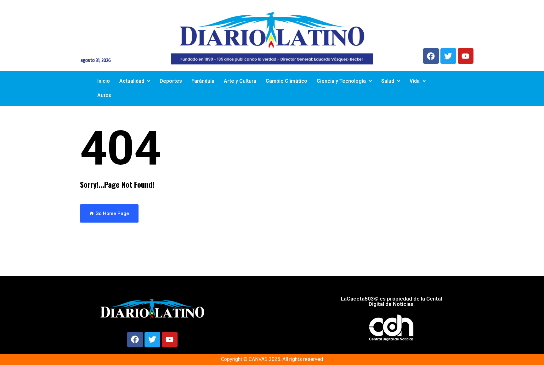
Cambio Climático (286, 81)
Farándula (202, 81)
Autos (104, 95)
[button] (135, 81)
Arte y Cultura (240, 81)
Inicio (103, 81)
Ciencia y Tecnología (341, 81)
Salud (387, 81)
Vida (415, 81)
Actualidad (131, 81)
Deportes (171, 81)
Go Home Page (111, 213)
